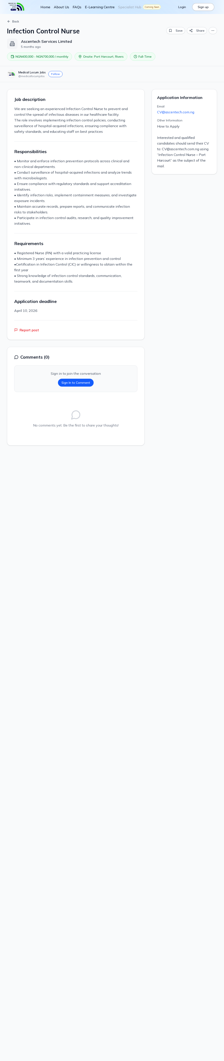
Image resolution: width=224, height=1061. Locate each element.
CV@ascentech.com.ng (175, 112)
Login (182, 7)
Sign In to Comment (75, 383)
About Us (61, 7)
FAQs (77, 7)
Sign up (203, 7)
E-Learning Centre (100, 7)
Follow (55, 74)
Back (15, 21)
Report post (29, 330)
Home (45, 7)
